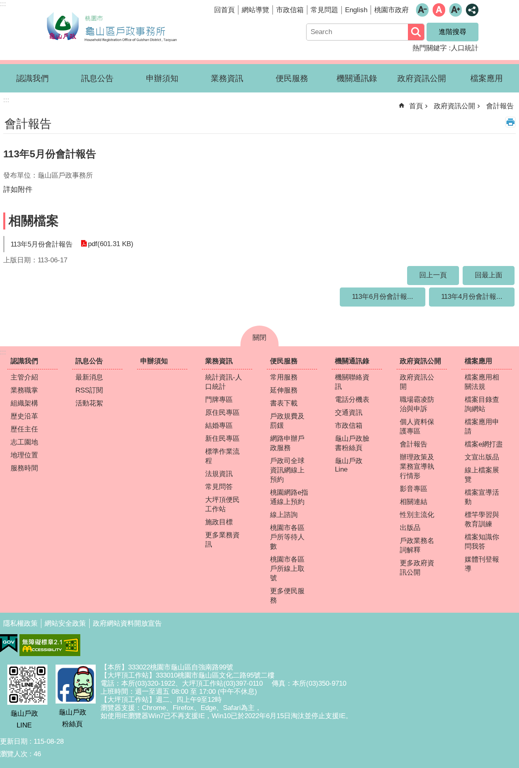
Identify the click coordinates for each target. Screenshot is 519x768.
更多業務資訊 (222, 539)
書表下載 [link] (284, 403)
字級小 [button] (422, 10)
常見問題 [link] (324, 10)
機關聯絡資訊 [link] (352, 381)
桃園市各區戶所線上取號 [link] (287, 569)
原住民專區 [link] (222, 412)
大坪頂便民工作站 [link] (222, 504)
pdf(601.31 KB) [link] (110, 244)
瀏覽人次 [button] (14, 754)
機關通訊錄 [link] (357, 78)
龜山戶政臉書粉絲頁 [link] (352, 443)
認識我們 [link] (32, 78)
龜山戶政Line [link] (348, 465)
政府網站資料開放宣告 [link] (127, 623)
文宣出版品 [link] (482, 457)
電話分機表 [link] (352, 399)
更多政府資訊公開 (417, 567)
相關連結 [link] (413, 502)
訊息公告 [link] (97, 78)
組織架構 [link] (24, 403)
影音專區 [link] (413, 489)
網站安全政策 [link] (65, 623)
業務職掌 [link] (24, 390)
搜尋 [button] (416, 32)
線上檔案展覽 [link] (482, 474)
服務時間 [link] (24, 468)
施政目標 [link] (219, 522)
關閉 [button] (259, 337)
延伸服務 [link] (284, 390)
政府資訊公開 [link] (421, 78)
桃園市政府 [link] (391, 10)
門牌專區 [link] (219, 399)
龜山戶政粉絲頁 (72, 718)
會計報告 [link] (500, 106)
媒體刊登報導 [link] (482, 564)
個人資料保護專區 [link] (417, 426)
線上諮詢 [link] (284, 515)
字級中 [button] (439, 10)
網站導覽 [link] (255, 10)
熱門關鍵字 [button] (429, 48)
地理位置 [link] (24, 455)
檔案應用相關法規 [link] (482, 381)
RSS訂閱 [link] (89, 390)
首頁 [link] (416, 106)
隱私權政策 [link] (20, 623)
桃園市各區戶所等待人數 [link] (287, 537)
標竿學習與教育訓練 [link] (482, 519)
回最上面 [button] (488, 275)
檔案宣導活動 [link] (482, 497)
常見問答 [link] (219, 487)
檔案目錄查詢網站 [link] (482, 404)
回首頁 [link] (224, 10)
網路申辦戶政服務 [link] (287, 443)
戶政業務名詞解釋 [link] (417, 545)
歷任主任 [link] (24, 429)
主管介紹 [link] (24, 377)
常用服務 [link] (284, 377)
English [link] (356, 10)
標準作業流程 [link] (222, 456)
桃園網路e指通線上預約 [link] (289, 497)
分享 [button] (472, 10)
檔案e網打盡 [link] (484, 444)
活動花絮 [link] (89, 403)
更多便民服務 (287, 595)
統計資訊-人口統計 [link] (223, 381)
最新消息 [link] (89, 377)
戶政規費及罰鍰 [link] (287, 420)
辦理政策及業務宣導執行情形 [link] (417, 466)
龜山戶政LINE (24, 719)
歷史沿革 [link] (24, 416)
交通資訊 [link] (348, 412)
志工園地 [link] (24, 442)
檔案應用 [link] (486, 78)
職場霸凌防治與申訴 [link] (417, 404)
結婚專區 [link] (219, 425)
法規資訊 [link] (219, 474)
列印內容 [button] (510, 122)
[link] (8, 643)
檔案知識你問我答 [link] (482, 541)
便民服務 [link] (292, 78)
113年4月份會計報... (471, 296)
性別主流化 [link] (417, 515)
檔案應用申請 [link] (482, 426)
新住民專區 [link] (222, 438)
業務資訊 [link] (227, 78)
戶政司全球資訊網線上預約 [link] (287, 470)
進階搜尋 (452, 32)
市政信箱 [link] (290, 10)
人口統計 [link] (464, 48)
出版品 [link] (410, 528)
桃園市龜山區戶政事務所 (111, 25)
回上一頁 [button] (433, 275)
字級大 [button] (455, 10)
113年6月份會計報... (382, 296)
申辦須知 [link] (162, 78)
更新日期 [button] (14, 741)
